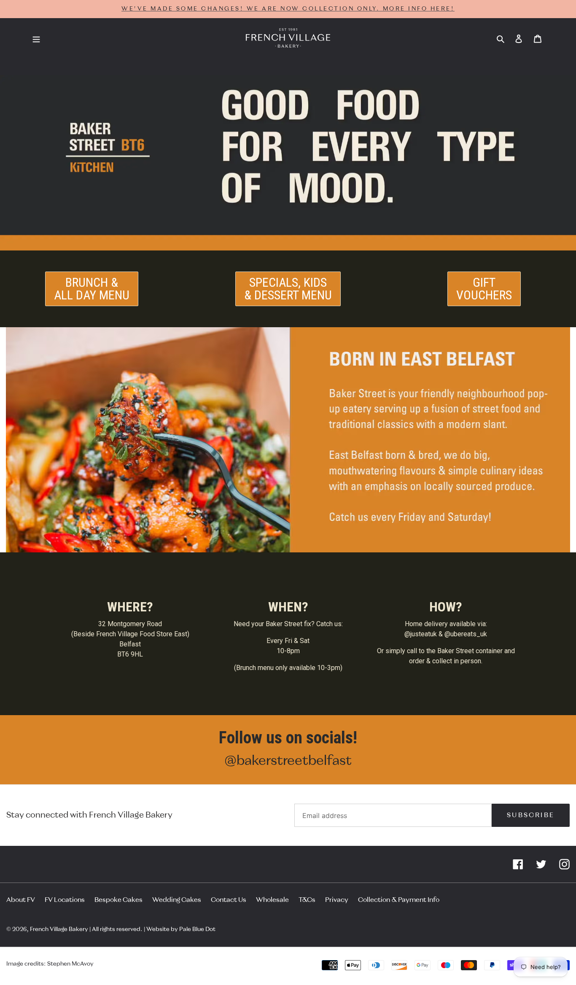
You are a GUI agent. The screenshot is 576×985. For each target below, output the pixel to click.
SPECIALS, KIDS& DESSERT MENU (288, 288)
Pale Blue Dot (197, 929)
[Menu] (36, 38)
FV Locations (65, 899)
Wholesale (272, 899)
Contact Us (228, 899)
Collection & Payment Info (398, 899)
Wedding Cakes (176, 899)
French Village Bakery (59, 929)
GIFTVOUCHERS (484, 288)
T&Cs (307, 899)
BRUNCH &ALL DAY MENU (91, 288)
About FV (20, 899)
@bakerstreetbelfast (288, 760)
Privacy (336, 899)
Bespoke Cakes (118, 899)
